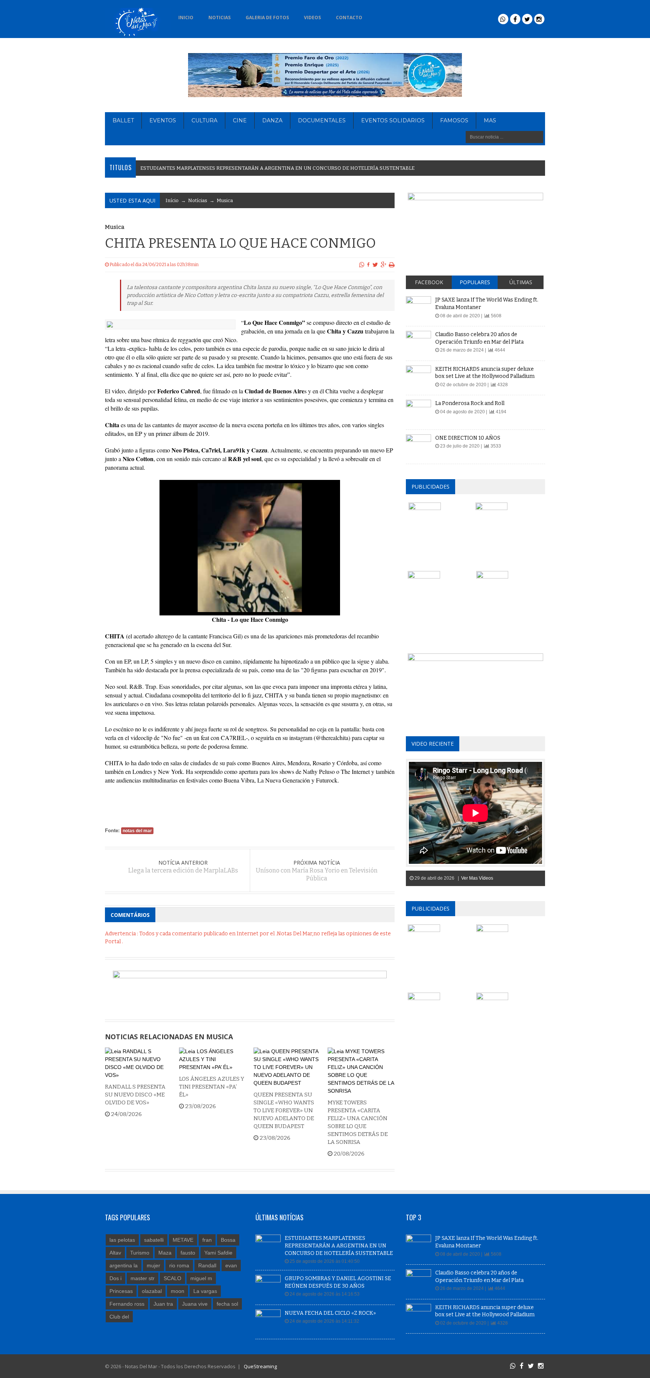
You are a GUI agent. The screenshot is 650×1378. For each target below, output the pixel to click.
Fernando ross (126, 1304)
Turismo (139, 1253)
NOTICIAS (219, 17)
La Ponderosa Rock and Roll (469, 403)
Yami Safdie (218, 1253)
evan (231, 1265)
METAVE (183, 1240)
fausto (188, 1253)
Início (172, 200)
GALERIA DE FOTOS (267, 17)
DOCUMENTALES (322, 120)
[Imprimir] (392, 264)
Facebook (429, 282)
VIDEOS (312, 17)
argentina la (123, 1265)
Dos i (115, 1278)
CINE (240, 120)
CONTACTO (349, 17)
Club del (119, 1317)
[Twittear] (375, 264)
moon (177, 1291)
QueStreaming (260, 1366)
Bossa (228, 1240)
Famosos (454, 120)
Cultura (204, 120)
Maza (165, 1253)
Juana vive (195, 1304)
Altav (115, 1253)
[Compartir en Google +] (383, 264)
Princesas (121, 1291)
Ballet (123, 120)
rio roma (179, 1265)
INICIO (185, 17)
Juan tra (163, 1304)
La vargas (205, 1291)
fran (207, 1240)
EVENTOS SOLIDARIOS (393, 120)
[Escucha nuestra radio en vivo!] (381, 15)
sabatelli (154, 1240)
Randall (207, 1265)
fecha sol (227, 1304)
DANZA (272, 120)
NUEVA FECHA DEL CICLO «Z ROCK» (330, 1313)
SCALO (172, 1278)
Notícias (197, 200)
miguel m (201, 1278)
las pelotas (122, 1240)
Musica (225, 200)
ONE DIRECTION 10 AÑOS (467, 438)
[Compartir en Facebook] (368, 264)
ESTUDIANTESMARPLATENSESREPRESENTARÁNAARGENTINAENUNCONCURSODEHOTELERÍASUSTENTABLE (277, 168)
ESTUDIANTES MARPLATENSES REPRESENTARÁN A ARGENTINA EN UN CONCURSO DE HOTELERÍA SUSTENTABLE (339, 1245)
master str (143, 1278)
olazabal (152, 1291)
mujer (153, 1265)
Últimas (520, 282)
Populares (475, 282)
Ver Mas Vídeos (477, 878)
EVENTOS (162, 120)
